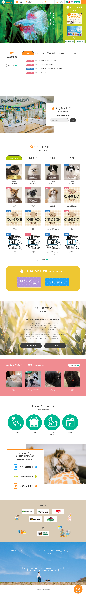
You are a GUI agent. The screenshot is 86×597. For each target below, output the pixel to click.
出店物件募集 (33, 568)
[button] (74, 10)
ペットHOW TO (47, 553)
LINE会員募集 (58, 555)
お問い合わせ (54, 570)
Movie (66, 557)
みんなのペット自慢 (48, 550)
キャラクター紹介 (68, 555)
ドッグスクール (34, 555)
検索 (73, 120)
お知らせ (26, 568)
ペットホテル (34, 553)
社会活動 (66, 561)
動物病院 (33, 557)
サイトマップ (59, 568)
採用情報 (41, 568)
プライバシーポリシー (34, 570)
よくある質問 (45, 570)
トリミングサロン (35, 551)
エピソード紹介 (67, 563)
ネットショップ (49, 568)
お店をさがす (14, 550)
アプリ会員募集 (59, 551)
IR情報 (66, 553)
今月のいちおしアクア (24, 561)
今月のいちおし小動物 (24, 559)
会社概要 (66, 551)
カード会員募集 (59, 553)
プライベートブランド (69, 559)
